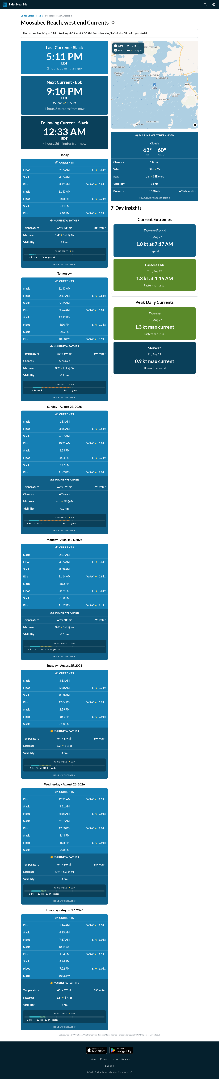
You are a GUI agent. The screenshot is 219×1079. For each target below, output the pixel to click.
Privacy (104, 1058)
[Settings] (213, 4)
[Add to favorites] (113, 22)
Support (126, 1058)
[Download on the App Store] (96, 1050)
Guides (92, 1058)
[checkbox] (128, 45)
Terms (115, 1058)
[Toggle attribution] (195, 125)
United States (27, 15)
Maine (39, 15)
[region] (154, 85)
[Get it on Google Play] (121, 1050)
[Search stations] (205, 4)
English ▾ (109, 1065)
